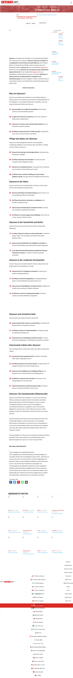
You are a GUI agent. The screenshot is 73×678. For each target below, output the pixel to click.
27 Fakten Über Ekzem (42, 512)
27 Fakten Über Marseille (57, 552)
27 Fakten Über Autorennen (14, 532)
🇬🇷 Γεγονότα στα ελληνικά (38, 629)
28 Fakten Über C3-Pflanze (14, 512)
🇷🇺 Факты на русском (38, 661)
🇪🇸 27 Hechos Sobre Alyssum (38, 579)
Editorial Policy (68, 565)
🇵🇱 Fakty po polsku (38, 654)
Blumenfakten (42, 23)
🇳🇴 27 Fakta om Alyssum (38, 590)
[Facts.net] (9, 1)
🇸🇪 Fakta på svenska (38, 615)
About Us (68, 562)
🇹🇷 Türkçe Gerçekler (38, 672)
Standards (27, 463)
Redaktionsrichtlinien (52, 14)
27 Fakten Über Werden (28, 512)
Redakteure (12, 468)
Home (38, 6)
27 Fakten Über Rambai (42, 532)
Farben (43, 67)
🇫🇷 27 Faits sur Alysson (38, 586)
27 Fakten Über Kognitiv (57, 513)
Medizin (35, 72)
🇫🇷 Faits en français (38, 597)
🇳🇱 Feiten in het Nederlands (38, 650)
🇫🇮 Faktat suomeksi (38, 622)
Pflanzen (53, 6)
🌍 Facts (38, 593)
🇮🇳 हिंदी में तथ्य (38, 633)
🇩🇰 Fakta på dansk (38, 611)
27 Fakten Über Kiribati (42, 552)
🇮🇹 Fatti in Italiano (38, 604)
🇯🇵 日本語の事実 (38, 640)
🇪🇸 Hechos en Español (38, 601)
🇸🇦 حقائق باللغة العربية (38, 625)
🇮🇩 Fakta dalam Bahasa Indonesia (38, 636)
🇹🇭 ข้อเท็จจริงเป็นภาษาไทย (38, 665)
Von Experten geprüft (42, 14)
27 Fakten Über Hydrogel (57, 532)
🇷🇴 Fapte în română (38, 657)
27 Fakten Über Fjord (27, 533)
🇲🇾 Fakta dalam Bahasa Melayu (38, 647)
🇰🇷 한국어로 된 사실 (38, 643)
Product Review (68, 572)
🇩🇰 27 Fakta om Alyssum (38, 576)
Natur (45, 6)
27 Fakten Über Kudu (13, 552)
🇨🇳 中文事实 (38, 675)
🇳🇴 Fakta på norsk (37, 618)
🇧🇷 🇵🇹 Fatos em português (38, 608)
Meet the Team (68, 569)
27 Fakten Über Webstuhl (28, 554)
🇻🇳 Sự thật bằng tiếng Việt (38, 668)
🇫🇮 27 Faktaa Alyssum (38, 583)
